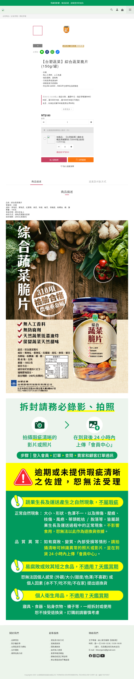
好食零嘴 (14, 16)
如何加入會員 (56, 650)
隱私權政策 (55, 646)
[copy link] (58, 52)
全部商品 (6, 16)
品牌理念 (15, 640)
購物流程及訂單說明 (59, 656)
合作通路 (15, 650)
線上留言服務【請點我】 (108, 640)
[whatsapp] (52, 52)
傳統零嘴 (22, 16)
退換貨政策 (55, 643)
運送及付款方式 (57, 640)
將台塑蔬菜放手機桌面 (60, 659)
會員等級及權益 (57, 653)
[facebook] (47, 52)
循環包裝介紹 (16, 653)
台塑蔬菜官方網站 (18, 646)
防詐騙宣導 (15, 643)
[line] (42, 52)
